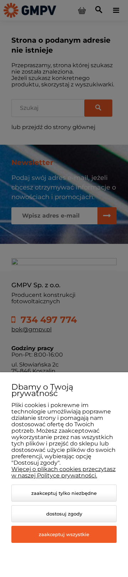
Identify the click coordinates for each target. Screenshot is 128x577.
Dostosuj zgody (64, 514)
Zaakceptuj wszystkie (64, 534)
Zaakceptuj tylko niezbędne (64, 493)
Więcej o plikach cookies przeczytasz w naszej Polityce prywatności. (63, 472)
